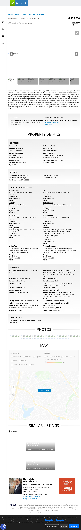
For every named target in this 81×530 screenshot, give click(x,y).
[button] (3, 527)
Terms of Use (60, 520)
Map (3, 37)
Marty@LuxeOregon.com (53, 122)
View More (48, 124)
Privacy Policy (49, 520)
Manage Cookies (52, 526)
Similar (3, 44)
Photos (3, 30)
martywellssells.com (30, 499)
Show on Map (45, 390)
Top (3, 16)
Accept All (74, 526)
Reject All (64, 526)
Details (3, 23)
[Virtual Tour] (26, 3)
